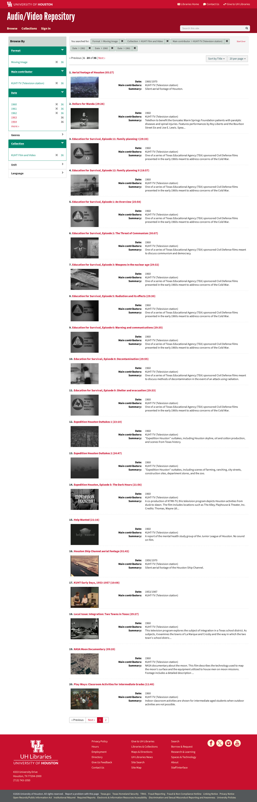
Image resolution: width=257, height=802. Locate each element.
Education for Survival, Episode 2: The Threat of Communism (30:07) (115, 233)
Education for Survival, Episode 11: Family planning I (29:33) (110, 139)
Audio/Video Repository (41, 16)
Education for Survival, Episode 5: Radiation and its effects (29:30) (113, 296)
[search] (247, 28)
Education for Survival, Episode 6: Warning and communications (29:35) (117, 327)
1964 (14, 122)
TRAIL (143, 794)
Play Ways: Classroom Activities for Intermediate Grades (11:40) (114, 684)
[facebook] (211, 743)
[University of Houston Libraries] (36, 752)
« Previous (78, 720)
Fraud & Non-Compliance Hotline (184, 794)
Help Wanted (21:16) (86, 520)
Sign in (46, 28)
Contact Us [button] (213, 4)
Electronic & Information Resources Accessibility (122, 797)
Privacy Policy (100, 741)
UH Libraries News (142, 757)
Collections (29, 28)
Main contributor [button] (22, 72)
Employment (99, 752)
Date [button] (14, 93)
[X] (219, 743)
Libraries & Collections (144, 747)
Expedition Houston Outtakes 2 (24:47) (98, 453)
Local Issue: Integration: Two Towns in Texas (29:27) (106, 614)
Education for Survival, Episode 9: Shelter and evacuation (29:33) (115, 390)
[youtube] (237, 743)
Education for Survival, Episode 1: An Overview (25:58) (106, 202)
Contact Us (98, 768)
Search (175, 741)
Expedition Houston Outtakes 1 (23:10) (98, 422)
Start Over (241, 41)
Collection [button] (17, 144)
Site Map (136, 768)
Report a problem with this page (82, 794)
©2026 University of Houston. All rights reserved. (38, 794)
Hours (95, 747)
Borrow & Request (181, 747)
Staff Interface (179, 768)
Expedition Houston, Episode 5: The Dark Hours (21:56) (108, 485)
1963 (14, 117)
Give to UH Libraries (142, 741)
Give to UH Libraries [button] (238, 4)
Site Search (138, 762)
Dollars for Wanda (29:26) (88, 104)
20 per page (237, 59)
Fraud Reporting (156, 794)
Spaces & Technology (183, 757)
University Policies (226, 797)
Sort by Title (215, 59)
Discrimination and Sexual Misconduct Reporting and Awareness (182, 797)
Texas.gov (106, 794)
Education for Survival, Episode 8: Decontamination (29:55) (111, 359)
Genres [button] (15, 135)
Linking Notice (210, 794)
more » (15, 126)
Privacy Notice (227, 794)
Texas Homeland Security (125, 794)
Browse (12, 28)
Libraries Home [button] (190, 4)
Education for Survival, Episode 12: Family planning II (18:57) (110, 170)
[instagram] (228, 743)
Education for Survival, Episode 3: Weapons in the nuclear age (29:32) (115, 265)
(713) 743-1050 (21, 780)
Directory (97, 757)
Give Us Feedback (102, 762)
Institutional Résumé (65, 797)
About (174, 762)
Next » (101, 58)
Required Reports (86, 797)
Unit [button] (14, 165)
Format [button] (15, 51)
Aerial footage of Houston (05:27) (93, 72)
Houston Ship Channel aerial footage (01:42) (101, 551)
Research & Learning (183, 752)
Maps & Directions (141, 752)
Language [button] (17, 173)
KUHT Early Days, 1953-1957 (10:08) (97, 583)
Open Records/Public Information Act (32, 797)
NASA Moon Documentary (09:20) (94, 649)
